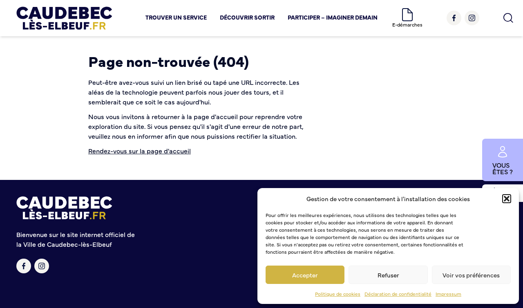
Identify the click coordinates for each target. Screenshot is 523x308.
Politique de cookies (337, 293)
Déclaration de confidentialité (397, 293)
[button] (507, 199)
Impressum (448, 293)
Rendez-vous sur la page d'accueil (139, 150)
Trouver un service (176, 17)
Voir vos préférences (471, 274)
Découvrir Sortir (247, 17)
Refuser (388, 274)
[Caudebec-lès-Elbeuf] (64, 18)
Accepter (305, 274)
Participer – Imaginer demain (333, 17)
